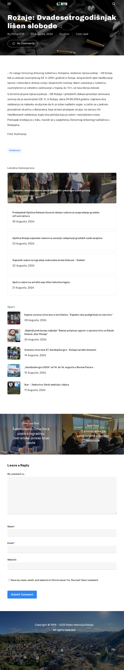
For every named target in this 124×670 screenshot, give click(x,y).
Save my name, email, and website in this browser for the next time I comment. (55, 580)
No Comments (25, 43)
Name (11, 526)
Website (11, 559)
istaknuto (14, 150)
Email (11, 543)
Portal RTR (17, 34)
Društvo (64, 34)
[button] (9, 3)
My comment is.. (16, 474)
